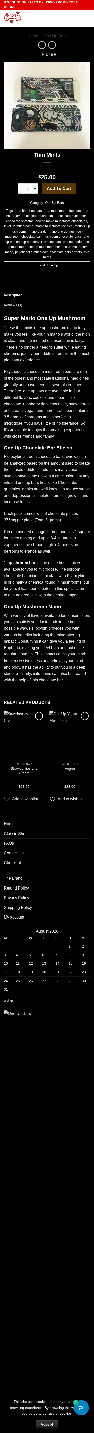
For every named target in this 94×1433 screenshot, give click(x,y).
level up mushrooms (18, 226)
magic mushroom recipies (54, 226)
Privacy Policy (16, 898)
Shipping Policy (18, 907)
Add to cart (59, 188)
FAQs (9, 843)
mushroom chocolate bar (23, 236)
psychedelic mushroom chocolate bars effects (48, 252)
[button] (78, 18)
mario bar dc (38, 231)
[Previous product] (52, 45)
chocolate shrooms (20, 221)
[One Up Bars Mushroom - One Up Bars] (29, 18)
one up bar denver (29, 242)
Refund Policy (16, 888)
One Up (52, 265)
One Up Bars (55, 36)
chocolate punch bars (72, 216)
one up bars (52, 242)
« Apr (8, 1001)
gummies (12, 489)
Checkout (12, 863)
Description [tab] (13, 295)
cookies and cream (49, 397)
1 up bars (35, 211)
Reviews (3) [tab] (13, 305)
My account (14, 917)
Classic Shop (16, 834)
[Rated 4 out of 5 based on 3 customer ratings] (47, 169)
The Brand (13, 878)
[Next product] (42, 45)
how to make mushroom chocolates (61, 221)
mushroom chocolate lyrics (62, 236)
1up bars (74, 211)
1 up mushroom (55, 211)
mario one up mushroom (66, 231)
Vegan (70, 769)
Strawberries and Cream (24, 771)
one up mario (72, 242)
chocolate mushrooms (39, 216)
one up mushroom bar (44, 247)
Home (32, 36)
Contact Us (14, 853)
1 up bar (20, 211)
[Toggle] (87, 833)
